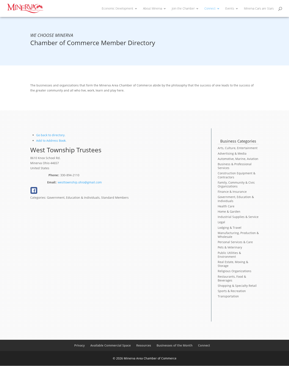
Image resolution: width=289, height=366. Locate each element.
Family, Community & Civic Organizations (236, 184)
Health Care (226, 206)
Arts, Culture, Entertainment (237, 148)
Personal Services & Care (235, 242)
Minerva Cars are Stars (259, 8)
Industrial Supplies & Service (238, 217)
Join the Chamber (183, 8)
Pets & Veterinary (230, 247)
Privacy (79, 345)
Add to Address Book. (51, 141)
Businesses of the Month (175, 345)
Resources (143, 345)
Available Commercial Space (110, 345)
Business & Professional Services (235, 166)
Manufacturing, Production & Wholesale (238, 235)
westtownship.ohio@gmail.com (80, 182)
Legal (221, 222)
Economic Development (117, 8)
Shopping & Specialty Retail (237, 286)
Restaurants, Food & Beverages (232, 278)
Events (229, 8)
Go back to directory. (50, 135)
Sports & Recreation (232, 291)
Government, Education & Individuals (236, 199)
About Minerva (152, 8)
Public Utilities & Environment (229, 255)
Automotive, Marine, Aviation (238, 159)
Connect (210, 8)
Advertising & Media (232, 153)
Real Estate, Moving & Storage (233, 264)
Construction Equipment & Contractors (236, 175)
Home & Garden (229, 211)
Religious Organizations (234, 271)
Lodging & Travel (229, 228)
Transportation (228, 296)
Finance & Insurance (232, 192)
